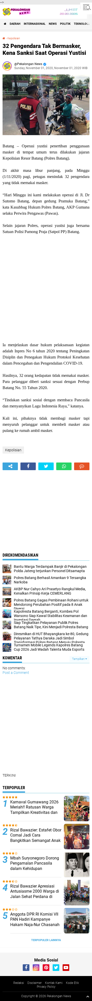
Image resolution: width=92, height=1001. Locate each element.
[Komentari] (81, 466)
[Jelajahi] (86, 7)
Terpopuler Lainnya (46, 940)
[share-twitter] (46, 466)
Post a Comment (16, 673)
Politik (65, 23)
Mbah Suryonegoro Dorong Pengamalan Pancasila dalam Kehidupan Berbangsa (34, 866)
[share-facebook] (28, 466)
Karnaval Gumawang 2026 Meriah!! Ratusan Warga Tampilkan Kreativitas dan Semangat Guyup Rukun (34, 810)
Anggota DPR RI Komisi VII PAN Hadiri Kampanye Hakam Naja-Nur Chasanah (35, 919)
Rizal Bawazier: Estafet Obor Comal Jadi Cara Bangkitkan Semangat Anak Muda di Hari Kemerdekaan (35, 838)
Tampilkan (78, 659)
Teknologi (81, 23)
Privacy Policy (46, 987)
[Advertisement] (46, 288)
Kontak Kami (54, 983)
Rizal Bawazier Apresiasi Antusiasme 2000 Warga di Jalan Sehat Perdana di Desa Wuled (34, 894)
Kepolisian (13, 38)
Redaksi (18, 983)
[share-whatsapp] (64, 466)
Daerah (15, 23)
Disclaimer (34, 983)
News (53, 23)
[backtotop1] (87, 996)
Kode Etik (72, 983)
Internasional (34, 23)
